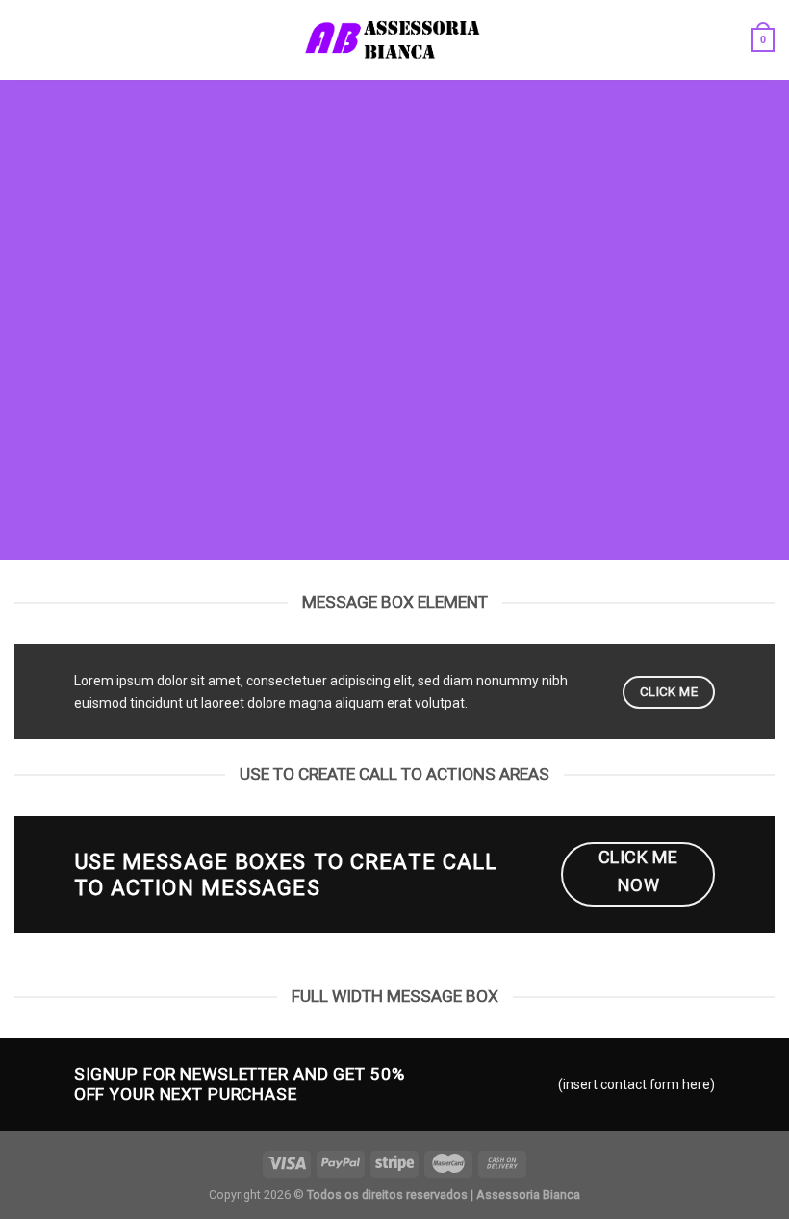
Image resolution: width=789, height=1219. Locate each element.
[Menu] (24, 40)
